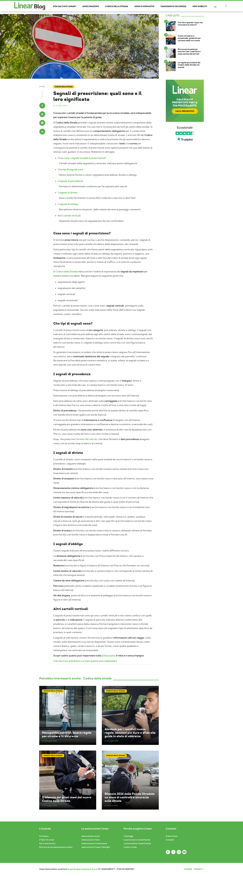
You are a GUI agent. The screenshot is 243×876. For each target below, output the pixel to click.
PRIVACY (198, 869)
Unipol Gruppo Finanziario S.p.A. (82, 869)
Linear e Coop (130, 847)
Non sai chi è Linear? (64, 6)
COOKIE (188, 869)
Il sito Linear (172, 836)
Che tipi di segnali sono (70, 169)
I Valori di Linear (46, 839)
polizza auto (108, 655)
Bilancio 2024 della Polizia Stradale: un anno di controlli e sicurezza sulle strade (130, 797)
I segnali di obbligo (68, 204)
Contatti (170, 839)
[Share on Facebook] (42, 106)
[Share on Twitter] (42, 114)
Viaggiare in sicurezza (173, 6)
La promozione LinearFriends (137, 843)
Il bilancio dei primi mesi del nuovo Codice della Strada (66, 799)
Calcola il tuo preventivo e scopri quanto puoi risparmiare (85, 660)
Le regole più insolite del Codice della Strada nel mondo (189, 64)
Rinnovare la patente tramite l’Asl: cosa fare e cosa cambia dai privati (189, 51)
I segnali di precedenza (70, 181)
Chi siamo (44, 836)
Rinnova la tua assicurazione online (55, 847)
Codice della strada (116, 6)
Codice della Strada (66, 271)
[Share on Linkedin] (42, 132)
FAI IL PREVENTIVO (185, 111)
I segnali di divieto (68, 192)
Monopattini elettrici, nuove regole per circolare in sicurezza (66, 734)
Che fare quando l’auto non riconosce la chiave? (190, 23)
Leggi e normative (144, 6)
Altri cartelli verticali (69, 215)
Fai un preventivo (47, 843)
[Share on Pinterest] (42, 123)
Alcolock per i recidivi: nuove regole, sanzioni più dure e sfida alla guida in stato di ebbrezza (130, 732)
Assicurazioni (90, 6)
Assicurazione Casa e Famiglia (95, 847)
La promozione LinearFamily (137, 839)
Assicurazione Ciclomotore (94, 843)
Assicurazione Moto (90, 839)
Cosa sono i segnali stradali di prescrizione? (82, 158)
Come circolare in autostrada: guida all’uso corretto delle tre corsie (189, 38)
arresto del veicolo (87, 439)
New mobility (200, 6)
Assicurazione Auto (90, 836)
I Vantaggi (128, 836)
